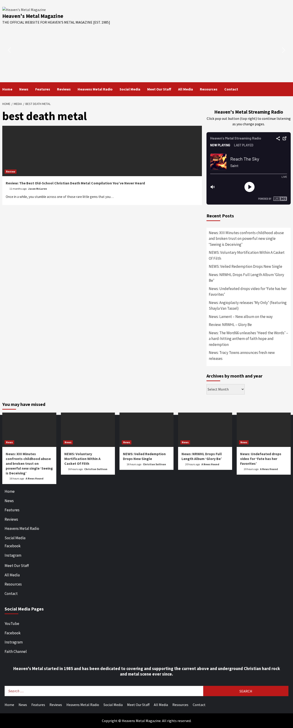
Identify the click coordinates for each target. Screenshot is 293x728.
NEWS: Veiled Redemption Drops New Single (245, 266)
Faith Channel (16, 651)
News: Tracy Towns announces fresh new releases (242, 355)
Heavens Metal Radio (95, 89)
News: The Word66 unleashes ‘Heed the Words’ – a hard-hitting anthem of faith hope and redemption (248, 338)
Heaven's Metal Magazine (32, 15)
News (23, 89)
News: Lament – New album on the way (241, 316)
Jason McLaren (37, 188)
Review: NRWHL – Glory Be (230, 324)
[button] (9, 50)
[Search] (288, 89)
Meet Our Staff (159, 89)
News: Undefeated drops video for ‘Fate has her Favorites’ (248, 291)
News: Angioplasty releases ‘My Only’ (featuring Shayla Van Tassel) (248, 305)
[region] (146, 50)
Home (7, 89)
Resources (208, 89)
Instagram (13, 555)
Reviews (64, 89)
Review (10, 171)
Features (42, 89)
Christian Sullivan (95, 469)
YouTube (12, 623)
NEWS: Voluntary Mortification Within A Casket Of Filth (247, 255)
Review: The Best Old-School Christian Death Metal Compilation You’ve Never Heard (75, 183)
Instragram (14, 642)
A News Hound (34, 478)
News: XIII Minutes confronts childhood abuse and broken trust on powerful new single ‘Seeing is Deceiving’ (246, 238)
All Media (185, 89)
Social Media (129, 89)
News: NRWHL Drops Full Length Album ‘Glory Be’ (246, 277)
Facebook (13, 545)
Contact (231, 89)
